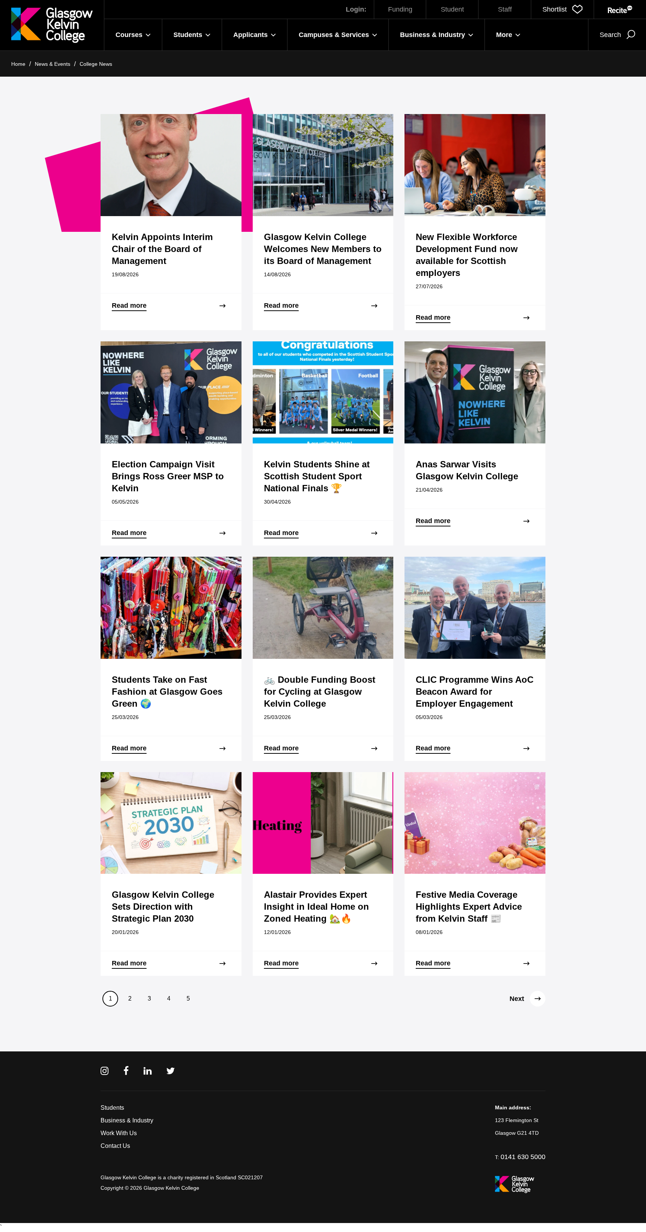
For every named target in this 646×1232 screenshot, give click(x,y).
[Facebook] (126, 1071)
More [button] (504, 35)
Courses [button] (129, 35)
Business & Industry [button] (432, 35)
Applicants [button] (250, 35)
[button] (562, 9)
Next (517, 998)
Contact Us (115, 1146)
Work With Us (119, 1133)
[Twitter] (170, 1071)
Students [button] (187, 35)
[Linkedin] (147, 1071)
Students (112, 1108)
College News (96, 64)
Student (452, 9)
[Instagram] (104, 1071)
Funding (400, 9)
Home (18, 64)
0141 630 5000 (523, 1157)
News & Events (52, 64)
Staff (505, 9)
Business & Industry (127, 1120)
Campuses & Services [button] (334, 35)
